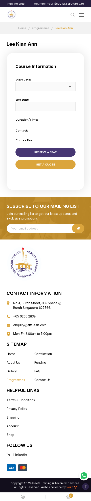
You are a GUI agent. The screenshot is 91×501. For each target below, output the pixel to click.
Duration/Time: (26, 119)
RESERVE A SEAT (45, 152)
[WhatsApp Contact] (84, 476)
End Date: (22, 99)
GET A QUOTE (45, 164)
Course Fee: (24, 140)
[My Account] (22, 497)
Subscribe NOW (78, 228)
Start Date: (23, 80)
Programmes (40, 28)
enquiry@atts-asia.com (29, 325)
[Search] (72, 15)
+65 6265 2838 (24, 316)
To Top (85, 486)
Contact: (21, 130)
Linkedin (20, 455)
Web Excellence (51, 487)
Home (22, 28)
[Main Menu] (81, 15)
